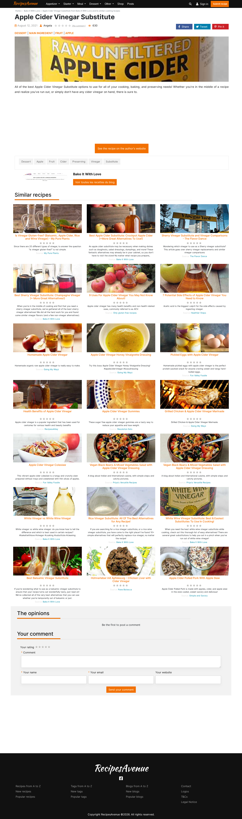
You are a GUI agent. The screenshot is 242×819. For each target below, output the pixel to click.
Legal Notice (189, 802)
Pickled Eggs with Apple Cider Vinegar (194, 354)
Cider (63, 161)
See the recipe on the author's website (122, 148)
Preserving (78, 161)
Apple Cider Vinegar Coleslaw (47, 464)
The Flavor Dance (198, 256)
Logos (185, 791)
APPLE (69, 33)
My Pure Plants (51, 253)
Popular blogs (134, 796)
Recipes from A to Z (28, 786)
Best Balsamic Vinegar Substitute (47, 578)
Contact (186, 786)
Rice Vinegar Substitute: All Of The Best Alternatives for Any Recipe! (121, 520)
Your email (97, 672)
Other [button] (108, 3)
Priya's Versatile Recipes (125, 482)
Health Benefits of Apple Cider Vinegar (47, 411)
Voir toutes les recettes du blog (95, 182)
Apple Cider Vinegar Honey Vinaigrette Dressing (121, 354)
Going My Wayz (51, 369)
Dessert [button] (94, 3)
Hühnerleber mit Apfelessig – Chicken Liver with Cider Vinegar (121, 579)
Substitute (112, 161)
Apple (40, 161)
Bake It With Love (125, 259)
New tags (77, 791)
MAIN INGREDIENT (41, 33)
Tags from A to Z (81, 786)
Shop (120, 3)
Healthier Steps (198, 313)
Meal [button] (80, 3)
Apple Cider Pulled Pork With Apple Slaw (194, 578)
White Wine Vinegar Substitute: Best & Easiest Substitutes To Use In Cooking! (195, 520)
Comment (29, 652)
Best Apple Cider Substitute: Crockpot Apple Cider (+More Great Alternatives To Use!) (121, 237)
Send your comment (121, 689)
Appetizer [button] (52, 3)
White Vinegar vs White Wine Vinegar (47, 518)
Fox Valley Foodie (198, 375)
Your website (163, 672)
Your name (30, 672)
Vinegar (95, 161)
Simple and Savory (198, 595)
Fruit (51, 161)
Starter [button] (67, 3)
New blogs (132, 791)
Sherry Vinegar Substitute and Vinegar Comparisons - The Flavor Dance (195, 237)
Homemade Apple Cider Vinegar (47, 354)
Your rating (27, 647)
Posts (130, 3)
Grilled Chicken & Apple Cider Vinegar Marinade (194, 411)
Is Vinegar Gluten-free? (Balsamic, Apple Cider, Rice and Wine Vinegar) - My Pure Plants (47, 237)
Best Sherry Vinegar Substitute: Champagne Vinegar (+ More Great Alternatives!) (47, 296)
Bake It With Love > (33, 11)
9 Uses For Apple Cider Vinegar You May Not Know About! (121, 296)
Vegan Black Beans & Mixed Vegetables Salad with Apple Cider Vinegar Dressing (121, 466)
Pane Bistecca (125, 589)
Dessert (26, 161)
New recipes (23, 791)
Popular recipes (25, 796)
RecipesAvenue (25, 3)
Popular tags (79, 796)
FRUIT (59, 33)
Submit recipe (220, 3)
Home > (19, 11)
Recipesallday (51, 429)
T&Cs (184, 796)
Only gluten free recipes (125, 313)
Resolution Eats (124, 429)
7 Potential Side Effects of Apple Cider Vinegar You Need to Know (194, 296)
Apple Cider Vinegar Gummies (121, 411)
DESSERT (21, 33)
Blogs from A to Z (137, 786)
